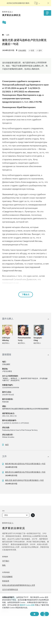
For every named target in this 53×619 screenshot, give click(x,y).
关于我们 (5, 561)
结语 (32, 50)
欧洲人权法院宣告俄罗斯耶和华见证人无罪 (18, 585)
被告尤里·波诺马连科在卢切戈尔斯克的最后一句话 (24, 480)
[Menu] (47, 13)
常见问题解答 (7, 577)
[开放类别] (33, 515)
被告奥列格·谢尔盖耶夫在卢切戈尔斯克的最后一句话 (25, 464)
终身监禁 (5, 581)
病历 (7, 445)
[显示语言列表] (37, 3)
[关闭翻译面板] (48, 3)
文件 (7, 35)
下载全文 (26, 294)
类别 (6, 515)
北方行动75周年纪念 (10, 589)
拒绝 (44, 614)
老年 (40, 50)
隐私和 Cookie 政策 (27, 605)
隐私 (4, 565)
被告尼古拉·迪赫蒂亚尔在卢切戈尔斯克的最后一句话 (25, 472)
